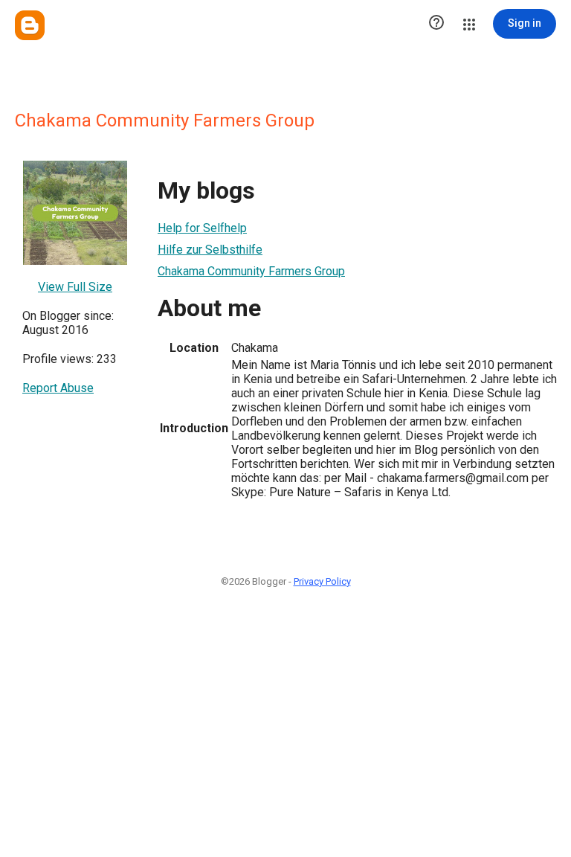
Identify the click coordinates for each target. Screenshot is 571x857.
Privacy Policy (322, 581)
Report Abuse (58, 388)
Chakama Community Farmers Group (251, 271)
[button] (436, 24)
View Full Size (75, 287)
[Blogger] (30, 25)
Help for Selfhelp (202, 228)
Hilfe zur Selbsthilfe (210, 250)
